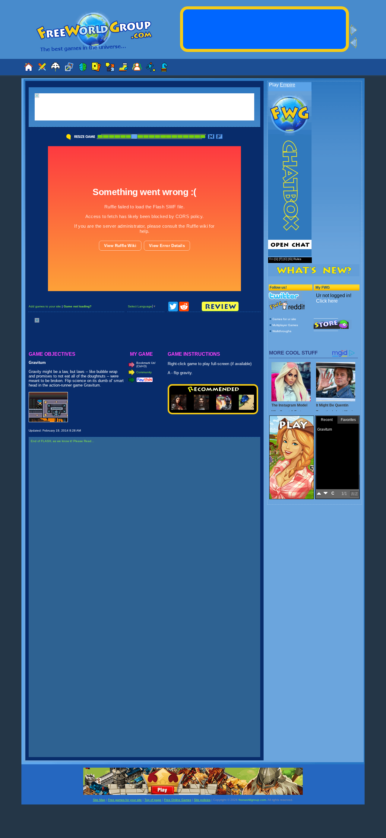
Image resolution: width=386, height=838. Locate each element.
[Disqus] (144, 524)
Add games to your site (45, 306)
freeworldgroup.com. (253, 799)
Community (144, 372)
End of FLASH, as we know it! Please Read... (62, 441)
